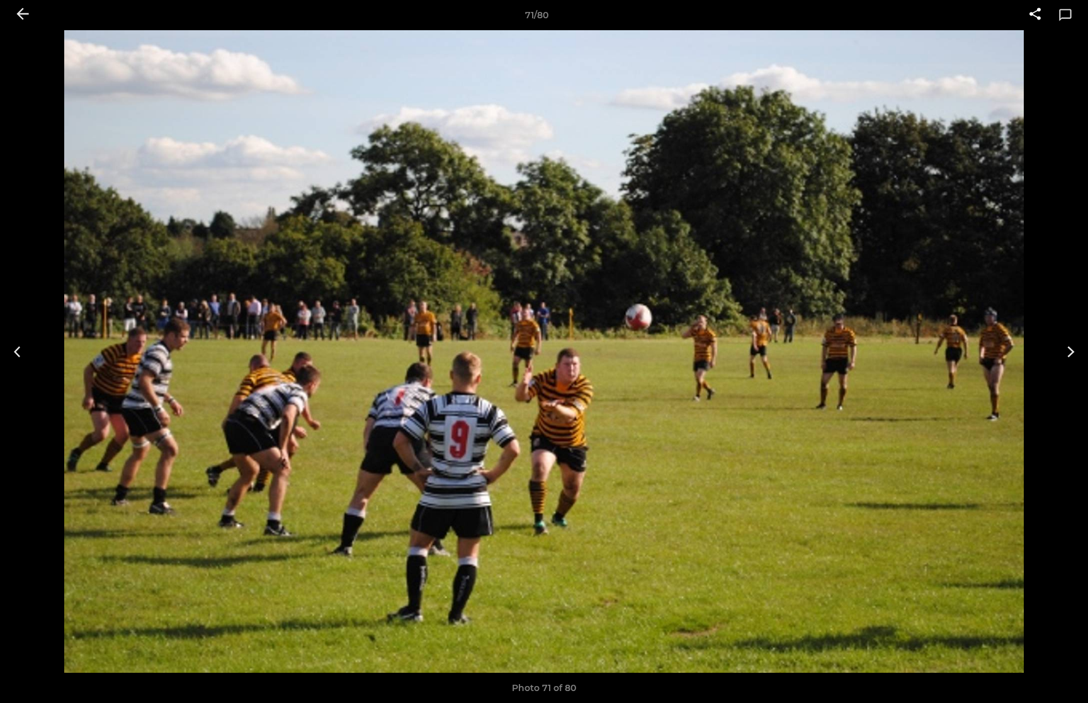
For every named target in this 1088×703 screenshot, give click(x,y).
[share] (1035, 15)
